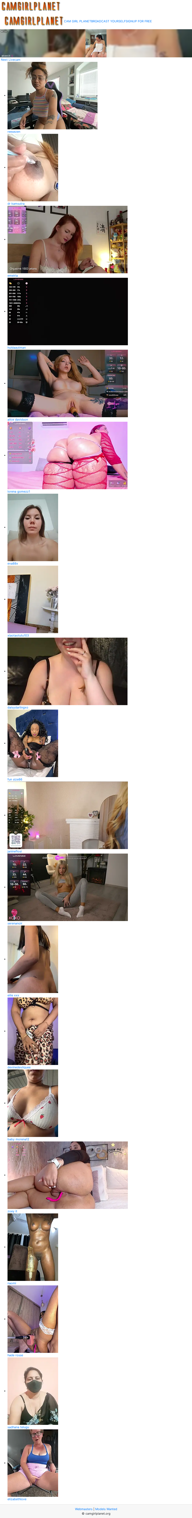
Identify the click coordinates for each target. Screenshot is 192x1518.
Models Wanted (106, 1509)
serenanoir (15, 923)
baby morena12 (18, 1139)
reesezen (14, 131)
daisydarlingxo (18, 707)
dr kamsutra (16, 203)
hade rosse (15, 1355)
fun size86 (15, 779)
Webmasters (83, 1509)
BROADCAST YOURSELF (108, 21)
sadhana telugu (18, 1427)
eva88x (13, 563)
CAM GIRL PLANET (77, 21)
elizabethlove (17, 1499)
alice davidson (18, 419)
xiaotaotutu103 (18, 635)
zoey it (12, 1211)
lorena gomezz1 (19, 491)
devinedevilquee (19, 1067)
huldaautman (17, 347)
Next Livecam (10, 59)
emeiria (13, 275)
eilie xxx (13, 995)
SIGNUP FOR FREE (139, 21)
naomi (12, 1283)
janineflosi (15, 851)
